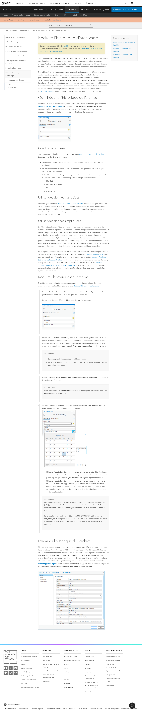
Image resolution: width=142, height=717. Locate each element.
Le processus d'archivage (14, 47)
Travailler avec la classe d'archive (17, 56)
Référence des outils (42, 15)
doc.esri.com (55, 20)
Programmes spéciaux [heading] (114, 650)
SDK (64, 15)
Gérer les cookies (96, 709)
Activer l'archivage (12, 42)
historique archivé (46, 91)
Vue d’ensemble (40, 9)
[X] (11, 668)
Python (56, 15)
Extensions (85, 9)
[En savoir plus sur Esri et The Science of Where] (10, 657)
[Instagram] (11, 673)
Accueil (6, 15)
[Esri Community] (6, 673)
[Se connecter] (138, 3)
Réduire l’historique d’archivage (15, 86)
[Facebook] (6, 668)
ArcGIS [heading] (23, 650)
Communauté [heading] (47, 650)
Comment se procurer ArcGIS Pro (126, 9)
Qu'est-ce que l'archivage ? (15, 37)
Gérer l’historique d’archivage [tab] (13, 74)
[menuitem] (30, 657)
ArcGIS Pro (7, 9)
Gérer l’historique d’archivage (59, 31)
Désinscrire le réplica (94, 254)
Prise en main (17, 15)
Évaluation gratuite (101, 9)
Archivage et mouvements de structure (15, 62)
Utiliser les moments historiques (16, 51)
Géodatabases (24, 31)
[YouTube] (16, 673)
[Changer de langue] (132, 3)
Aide (28, 15)
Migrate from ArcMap (78, 15)
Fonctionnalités (57, 9)
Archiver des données (39, 31)
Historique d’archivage (16, 80)
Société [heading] (87, 650)
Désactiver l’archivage (13, 68)
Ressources (72, 9)
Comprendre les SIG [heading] (71, 650)
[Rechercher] (126, 3)
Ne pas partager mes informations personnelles (122, 709)
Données (13, 31)
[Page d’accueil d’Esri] (6, 3)
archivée (67, 46)
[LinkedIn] (16, 668)
